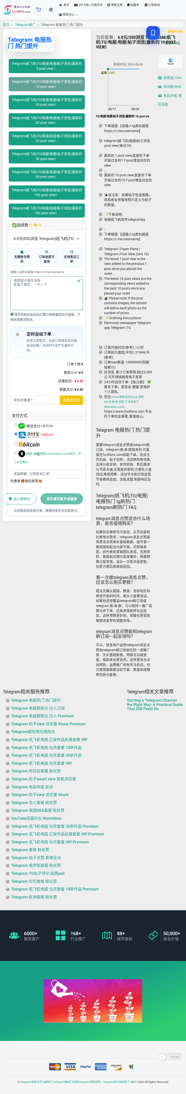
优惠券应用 (71, 400)
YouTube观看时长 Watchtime (36, 818)
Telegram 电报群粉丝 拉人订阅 (38, 708)
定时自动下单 (39, 334)
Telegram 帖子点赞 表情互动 (36, 857)
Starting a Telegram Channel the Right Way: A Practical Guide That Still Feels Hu (155, 704)
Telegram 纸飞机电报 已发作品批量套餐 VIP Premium (57, 834)
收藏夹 (134, 5)
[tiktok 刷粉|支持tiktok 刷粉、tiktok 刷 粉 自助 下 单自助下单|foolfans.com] (125, 402)
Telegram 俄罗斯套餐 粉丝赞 (36, 865)
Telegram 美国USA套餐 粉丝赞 (37, 810)
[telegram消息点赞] (17, 9)
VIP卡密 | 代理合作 (90, 5)
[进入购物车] (38, 10)
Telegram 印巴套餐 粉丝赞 (34, 881)
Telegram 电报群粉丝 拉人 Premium (42, 716)
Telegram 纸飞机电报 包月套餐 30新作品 (46, 755)
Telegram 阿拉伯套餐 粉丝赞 (36, 771)
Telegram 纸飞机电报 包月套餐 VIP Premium (50, 842)
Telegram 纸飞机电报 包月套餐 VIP (41, 763)
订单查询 (153, 5)
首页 (66, 5)
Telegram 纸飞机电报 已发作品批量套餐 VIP (49, 739)
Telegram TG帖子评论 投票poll (37, 873)
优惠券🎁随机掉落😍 (26, 481)
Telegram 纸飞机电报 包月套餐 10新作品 (46, 747)
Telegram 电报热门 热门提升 (36, 700)
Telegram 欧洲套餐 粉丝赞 (34, 897)
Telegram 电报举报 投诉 (32, 787)
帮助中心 (68, 14)
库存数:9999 (172, 87)
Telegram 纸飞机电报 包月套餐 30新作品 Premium (55, 826)
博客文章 (116, 5)
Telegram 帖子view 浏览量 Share (40, 794)
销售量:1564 (172, 78)
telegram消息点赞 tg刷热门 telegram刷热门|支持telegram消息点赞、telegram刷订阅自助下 (75, 1082)
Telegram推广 (25, 25)
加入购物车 (22, 499)
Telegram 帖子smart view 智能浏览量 (43, 779)
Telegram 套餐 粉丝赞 (30, 850)
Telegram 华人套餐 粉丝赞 (34, 802)
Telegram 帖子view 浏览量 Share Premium (48, 724)
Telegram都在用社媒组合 (33, 732)
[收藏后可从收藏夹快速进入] (153, 33)
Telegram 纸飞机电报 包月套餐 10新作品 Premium (55, 889)
